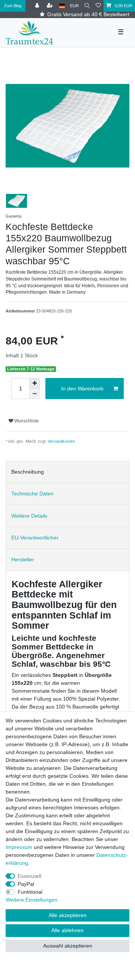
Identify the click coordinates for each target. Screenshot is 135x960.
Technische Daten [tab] (32, 494)
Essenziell (29, 876)
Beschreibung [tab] (27, 472)
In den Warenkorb (82, 389)
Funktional (30, 892)
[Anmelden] (38, 6)
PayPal (26, 884)
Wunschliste (26, 421)
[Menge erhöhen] (34, 383)
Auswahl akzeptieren (67, 946)
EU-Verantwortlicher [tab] (34, 538)
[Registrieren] (50, 6)
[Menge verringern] (34, 394)
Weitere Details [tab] (29, 516)
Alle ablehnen (67, 930)
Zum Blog (12, 5)
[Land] (62, 6)
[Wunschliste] (98, 6)
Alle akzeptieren (68, 915)
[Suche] (87, 6)
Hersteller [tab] (22, 559)
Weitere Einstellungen (31, 900)
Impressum (19, 847)
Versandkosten (61, 441)
